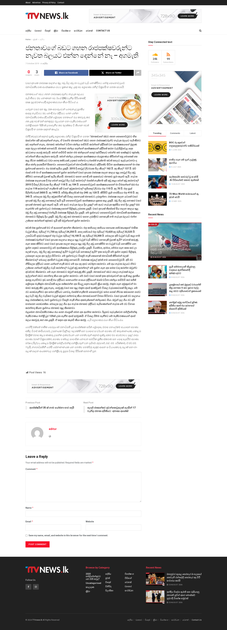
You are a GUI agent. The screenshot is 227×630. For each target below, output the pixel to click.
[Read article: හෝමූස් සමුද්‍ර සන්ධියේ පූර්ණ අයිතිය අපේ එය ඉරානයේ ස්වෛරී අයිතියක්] (157, 307)
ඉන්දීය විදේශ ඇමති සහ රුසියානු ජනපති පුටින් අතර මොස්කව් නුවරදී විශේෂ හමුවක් (183, 595)
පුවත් (35, 39)
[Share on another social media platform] (138, 73)
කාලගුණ (90, 587)
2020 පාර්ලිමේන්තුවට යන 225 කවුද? (93, 576)
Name (29, 507)
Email (29, 521)
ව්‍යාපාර (38, 30)
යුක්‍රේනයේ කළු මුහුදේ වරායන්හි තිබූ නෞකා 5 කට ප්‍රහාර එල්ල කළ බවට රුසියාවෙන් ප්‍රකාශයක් (185, 287)
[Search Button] (200, 31)
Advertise (36, 3)
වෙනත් (89, 30)
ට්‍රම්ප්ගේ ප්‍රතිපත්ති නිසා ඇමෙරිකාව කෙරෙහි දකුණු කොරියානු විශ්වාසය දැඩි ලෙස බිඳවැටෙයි (174, 249)
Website (90, 521)
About (27, 3)
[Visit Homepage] (48, 16)
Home (28, 39)
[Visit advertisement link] (145, 16)
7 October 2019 (32, 63)
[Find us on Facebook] (28, 587)
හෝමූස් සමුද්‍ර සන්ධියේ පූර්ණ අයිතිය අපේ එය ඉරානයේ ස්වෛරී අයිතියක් (183, 305)
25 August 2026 (159, 257)
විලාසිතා (109, 590)
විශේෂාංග (66, 30)
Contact (60, 3)
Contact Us (103, 30)
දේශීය (28, 30)
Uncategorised (93, 583)
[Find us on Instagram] (36, 587)
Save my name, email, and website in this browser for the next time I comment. (68, 535)
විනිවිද (108, 586)
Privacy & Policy (49, 3)
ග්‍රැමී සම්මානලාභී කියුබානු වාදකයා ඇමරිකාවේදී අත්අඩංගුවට (182, 270)
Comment (31, 469)
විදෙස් (47, 30)
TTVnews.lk (37, 620)
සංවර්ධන (78, 30)
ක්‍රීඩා (56, 30)
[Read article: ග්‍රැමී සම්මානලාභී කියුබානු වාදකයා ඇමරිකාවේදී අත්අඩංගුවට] (157, 271)
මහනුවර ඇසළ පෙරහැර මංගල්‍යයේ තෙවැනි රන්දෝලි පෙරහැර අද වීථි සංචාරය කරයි (184, 577)
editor (53, 429)
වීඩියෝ (128, 578)
